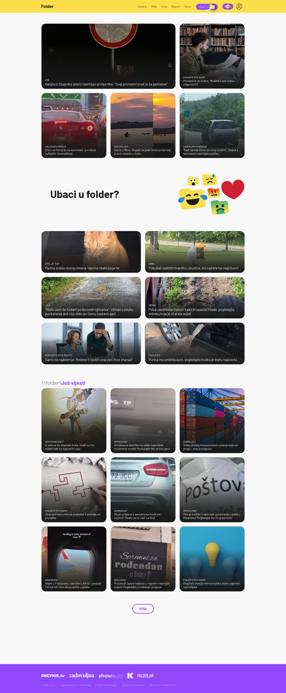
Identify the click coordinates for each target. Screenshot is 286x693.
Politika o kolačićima (163, 685)
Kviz (164, 6)
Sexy (188, 6)
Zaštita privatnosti (133, 685)
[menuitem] (240, 6)
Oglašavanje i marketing (76, 685)
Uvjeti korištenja (105, 685)
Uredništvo (48, 685)
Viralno (142, 6)
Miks (154, 6)
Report (175, 6)
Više (143, 609)
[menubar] (240, 6)
